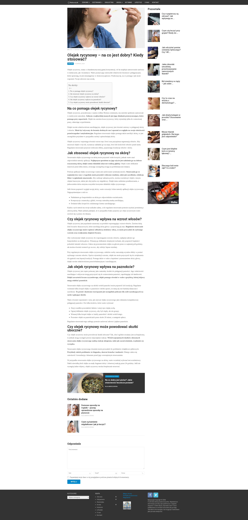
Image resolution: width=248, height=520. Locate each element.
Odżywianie (96, 2)
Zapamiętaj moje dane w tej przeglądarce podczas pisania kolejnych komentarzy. (99, 477)
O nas (147, 2)
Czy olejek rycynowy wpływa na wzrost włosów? (87, 97)
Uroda (118, 2)
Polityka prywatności (130, 495)
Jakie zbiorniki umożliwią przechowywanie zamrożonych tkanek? (169, 69)
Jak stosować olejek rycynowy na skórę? (84, 94)
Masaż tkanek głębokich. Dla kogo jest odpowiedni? (170, 134)
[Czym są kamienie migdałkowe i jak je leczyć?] (73, 427)
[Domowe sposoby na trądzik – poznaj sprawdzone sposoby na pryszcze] (73, 410)
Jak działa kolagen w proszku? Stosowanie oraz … (171, 117)
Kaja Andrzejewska (111, 386)
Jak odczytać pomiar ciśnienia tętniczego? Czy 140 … (171, 49)
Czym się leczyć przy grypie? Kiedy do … (171, 31)
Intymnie (128, 2)
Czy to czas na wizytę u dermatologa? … (169, 100)
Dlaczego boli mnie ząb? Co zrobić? (170, 166)
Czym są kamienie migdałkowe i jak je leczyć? (93, 423)
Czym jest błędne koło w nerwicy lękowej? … (169, 151)
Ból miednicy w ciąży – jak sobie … (171, 82)
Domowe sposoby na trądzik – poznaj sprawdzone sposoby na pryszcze (92, 409)
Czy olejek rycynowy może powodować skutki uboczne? (90, 102)
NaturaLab (151, 500)
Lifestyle (138, 2)
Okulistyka (109, 2)
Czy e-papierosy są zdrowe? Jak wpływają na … (170, 16)
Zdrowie (85, 2)
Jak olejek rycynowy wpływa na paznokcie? (85, 99)
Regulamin (126, 497)
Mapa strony (127, 494)
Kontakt (155, 2)
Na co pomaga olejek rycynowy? (81, 91)
